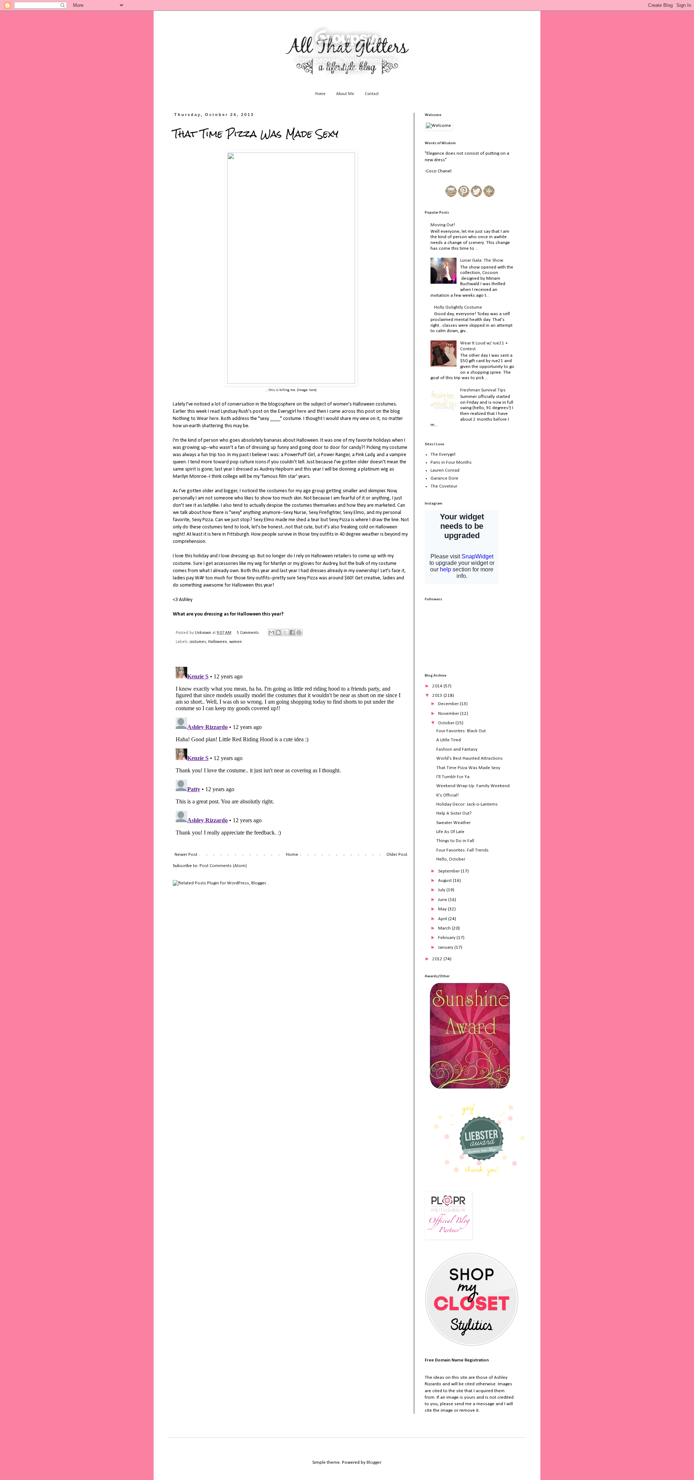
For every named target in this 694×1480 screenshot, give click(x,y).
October (446, 723)
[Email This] (271, 632)
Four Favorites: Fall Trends (462, 850)
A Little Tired (448, 740)
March (445, 928)
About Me (345, 94)
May (443, 909)
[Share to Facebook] (292, 632)
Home (320, 94)
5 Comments (248, 633)
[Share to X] (285, 632)
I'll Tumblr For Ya (453, 777)
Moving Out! (442, 225)
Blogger (374, 1462)
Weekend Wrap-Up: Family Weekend (473, 786)
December (449, 704)
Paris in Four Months (451, 462)
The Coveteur (443, 486)
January (446, 947)
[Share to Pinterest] (299, 632)
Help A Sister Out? (454, 813)
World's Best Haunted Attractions (469, 758)
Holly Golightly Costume (458, 307)
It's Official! (447, 795)
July (442, 890)
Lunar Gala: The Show (481, 260)
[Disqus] (291, 754)
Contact (372, 94)
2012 (438, 959)
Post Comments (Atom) (223, 865)
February (447, 937)
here (312, 390)
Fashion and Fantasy (456, 749)
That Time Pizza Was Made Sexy (468, 767)
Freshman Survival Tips (483, 390)
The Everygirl (442, 454)
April (443, 919)
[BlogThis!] (278, 632)
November (449, 713)
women (235, 642)
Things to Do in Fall (455, 840)
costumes (198, 642)
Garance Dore (444, 478)
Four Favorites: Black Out (461, 731)
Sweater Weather (453, 822)
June (443, 899)
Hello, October (450, 859)
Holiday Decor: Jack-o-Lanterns (467, 804)
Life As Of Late (450, 831)
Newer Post (186, 854)
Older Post (396, 854)
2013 (438, 695)
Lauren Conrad (444, 470)
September (449, 871)
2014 (438, 686)
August (445, 880)
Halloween (217, 642)
